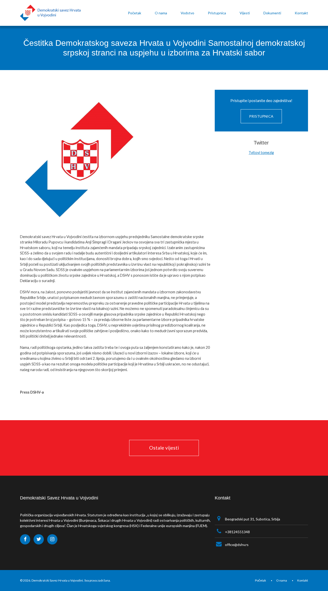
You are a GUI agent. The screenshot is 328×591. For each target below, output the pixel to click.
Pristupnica (261, 116)
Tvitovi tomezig (261, 152)
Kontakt (302, 580)
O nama (281, 580)
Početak (260, 580)
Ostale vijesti (164, 448)
